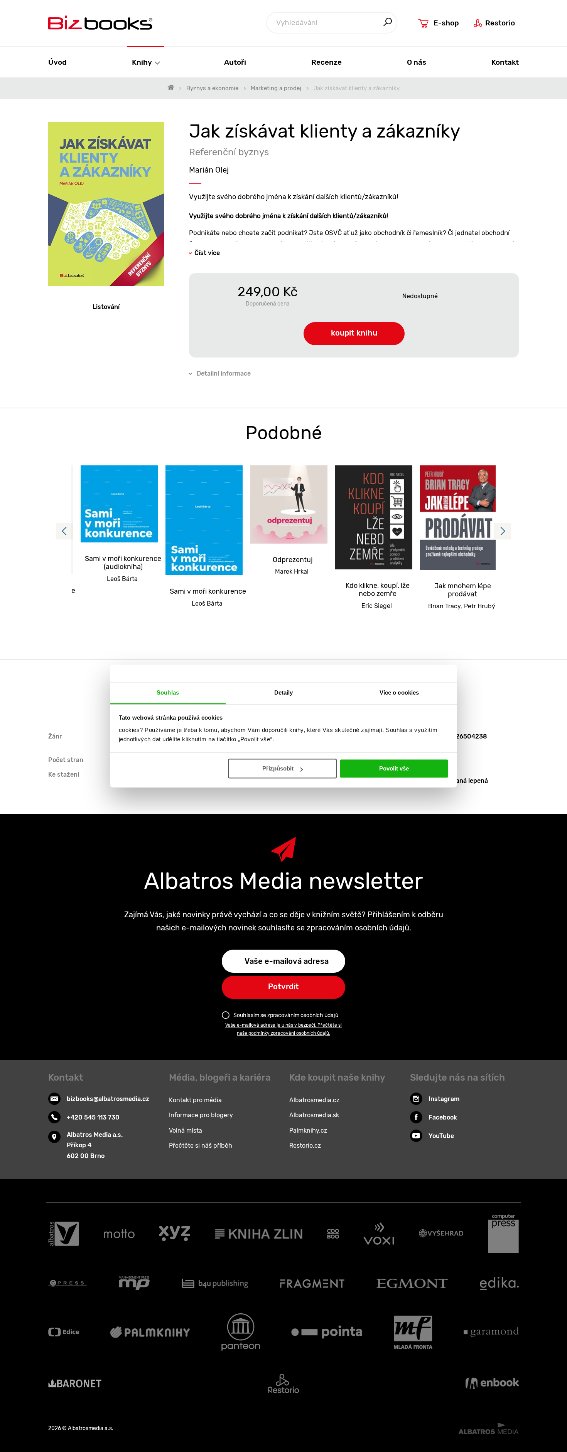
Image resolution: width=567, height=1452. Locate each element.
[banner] (100, 22)
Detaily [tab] (283, 692)
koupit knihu (354, 332)
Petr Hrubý (479, 606)
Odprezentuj (293, 560)
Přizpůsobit (278, 768)
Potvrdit (283, 986)
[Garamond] (491, 1332)
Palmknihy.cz (308, 1130)
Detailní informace (224, 373)
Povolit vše (394, 768)
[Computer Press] (503, 1234)
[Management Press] (134, 1283)
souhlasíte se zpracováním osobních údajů (333, 927)
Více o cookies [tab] (399, 692)
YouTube (441, 1136)
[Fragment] (312, 1283)
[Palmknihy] (150, 1332)
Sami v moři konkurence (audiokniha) (123, 563)
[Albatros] (64, 1234)
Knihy (143, 62)
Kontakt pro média (195, 1100)
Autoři (235, 62)
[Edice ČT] (64, 1332)
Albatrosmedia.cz (314, 1100)
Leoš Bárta (122, 578)
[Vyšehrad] (441, 1234)
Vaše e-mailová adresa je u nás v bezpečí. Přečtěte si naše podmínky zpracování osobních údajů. (283, 1029)
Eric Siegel (376, 605)
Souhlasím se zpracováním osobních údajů (285, 1015)
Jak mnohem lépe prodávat (462, 590)
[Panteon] (241, 1332)
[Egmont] (412, 1283)
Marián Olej (209, 170)
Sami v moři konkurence (208, 592)
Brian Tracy (444, 606)
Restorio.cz (305, 1145)
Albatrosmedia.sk (314, 1115)
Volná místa (185, 1130)
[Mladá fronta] (413, 1332)
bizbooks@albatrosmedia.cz (108, 1099)
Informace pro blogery (201, 1115)
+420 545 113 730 (93, 1117)
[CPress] (67, 1283)
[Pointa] (327, 1332)
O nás (416, 62)
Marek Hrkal (292, 571)
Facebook (443, 1117)
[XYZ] (174, 1234)
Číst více (207, 253)
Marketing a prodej (276, 88)
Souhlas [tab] (168, 692)
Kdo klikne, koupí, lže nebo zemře (378, 590)
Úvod (57, 62)
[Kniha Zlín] (258, 1234)
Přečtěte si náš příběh (200, 1145)
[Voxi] (379, 1234)
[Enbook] (492, 1383)
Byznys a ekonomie (212, 88)
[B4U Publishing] (215, 1283)
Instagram (444, 1099)
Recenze (326, 62)
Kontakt (505, 62)
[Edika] (499, 1283)
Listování (106, 307)
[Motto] (119, 1234)
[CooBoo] (333, 1234)
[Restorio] (283, 1383)
